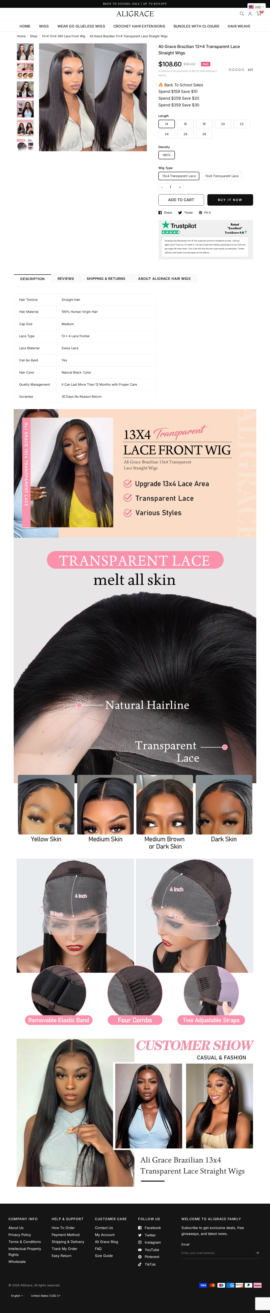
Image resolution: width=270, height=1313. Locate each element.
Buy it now (230, 200)
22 (242, 124)
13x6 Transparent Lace (222, 176)
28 (204, 134)
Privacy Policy (19, 1235)
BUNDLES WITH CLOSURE (196, 26)
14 (166, 124)
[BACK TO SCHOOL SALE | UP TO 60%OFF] (135, 4)
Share (168, 212)
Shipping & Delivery (68, 1242)
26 (186, 134)
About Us (16, 1228)
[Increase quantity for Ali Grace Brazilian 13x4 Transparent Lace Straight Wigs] (180, 187)
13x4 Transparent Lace (179, 176)
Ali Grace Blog (106, 1242)
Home (21, 36)
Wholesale (17, 1261)
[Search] (242, 14)
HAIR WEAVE (239, 26)
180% (166, 155)
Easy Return (62, 1256)
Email (185, 1244)
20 (223, 124)
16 (185, 124)
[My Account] (250, 14)
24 (167, 134)
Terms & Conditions (24, 1242)
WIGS (44, 26)
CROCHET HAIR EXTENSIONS (139, 26)
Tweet (188, 212)
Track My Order (64, 1249)
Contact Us (104, 1228)
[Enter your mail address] (257, 1252)
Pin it (207, 212)
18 (204, 124)
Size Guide (104, 1256)
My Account (105, 1235)
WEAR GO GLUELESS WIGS (81, 26)
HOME (25, 26)
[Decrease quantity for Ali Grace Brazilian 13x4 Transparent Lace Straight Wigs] (162, 187)
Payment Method (66, 1235)
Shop (33, 36)
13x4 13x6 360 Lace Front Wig (63, 36)
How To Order (63, 1228)
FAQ (98, 1249)
